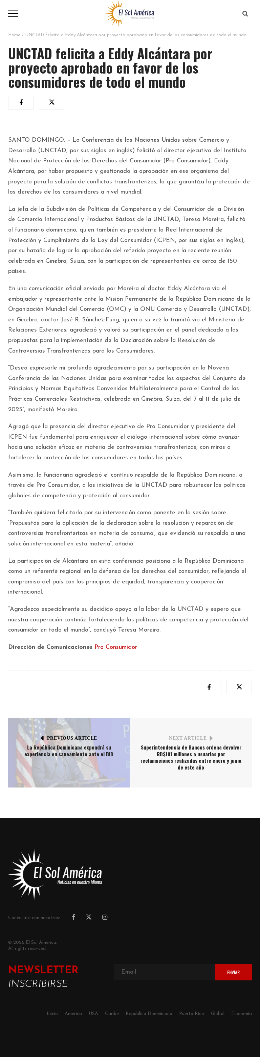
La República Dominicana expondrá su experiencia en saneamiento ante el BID (68, 750)
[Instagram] (104, 918)
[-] (130, 13)
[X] (89, 918)
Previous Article (72, 738)
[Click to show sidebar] (7, 108)
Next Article (188, 738)
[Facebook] (73, 918)
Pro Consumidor (115, 647)
